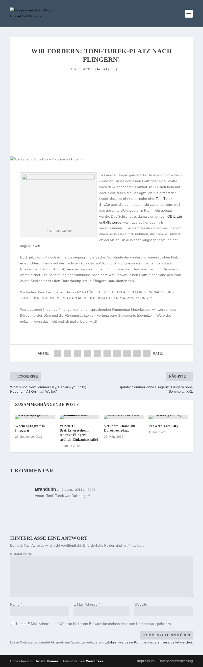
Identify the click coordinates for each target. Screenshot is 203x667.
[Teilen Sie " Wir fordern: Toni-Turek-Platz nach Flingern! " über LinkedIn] (107, 353)
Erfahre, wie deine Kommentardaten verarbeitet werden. (149, 642)
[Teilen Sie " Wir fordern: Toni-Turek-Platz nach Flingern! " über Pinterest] (97, 353)
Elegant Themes (46, 661)
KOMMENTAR (21, 554)
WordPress (94, 661)
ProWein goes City (163, 426)
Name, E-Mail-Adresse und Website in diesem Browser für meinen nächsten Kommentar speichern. (94, 624)
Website (140, 604)
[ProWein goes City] (168, 417)
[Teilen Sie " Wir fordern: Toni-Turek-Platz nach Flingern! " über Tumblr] (87, 353)
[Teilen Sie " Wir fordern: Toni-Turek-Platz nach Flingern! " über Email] (137, 353)
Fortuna (124, 263)
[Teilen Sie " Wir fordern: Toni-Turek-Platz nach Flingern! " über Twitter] (68, 353)
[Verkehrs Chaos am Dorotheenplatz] (124, 417)
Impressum (146, 661)
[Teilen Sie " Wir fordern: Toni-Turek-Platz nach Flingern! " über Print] (147, 353)
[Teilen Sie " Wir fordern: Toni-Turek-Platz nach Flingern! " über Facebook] (58, 353)
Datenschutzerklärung (175, 661)
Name (16, 604)
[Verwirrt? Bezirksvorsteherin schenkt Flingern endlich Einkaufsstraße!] (79, 417)
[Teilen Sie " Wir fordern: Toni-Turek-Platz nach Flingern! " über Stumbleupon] (127, 353)
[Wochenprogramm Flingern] (35, 417)
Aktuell (102, 69)
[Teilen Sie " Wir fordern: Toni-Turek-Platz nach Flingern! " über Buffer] (117, 353)
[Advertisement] (101, 119)
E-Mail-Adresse (87, 604)
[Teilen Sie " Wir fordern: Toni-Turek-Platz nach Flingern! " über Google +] (77, 353)
